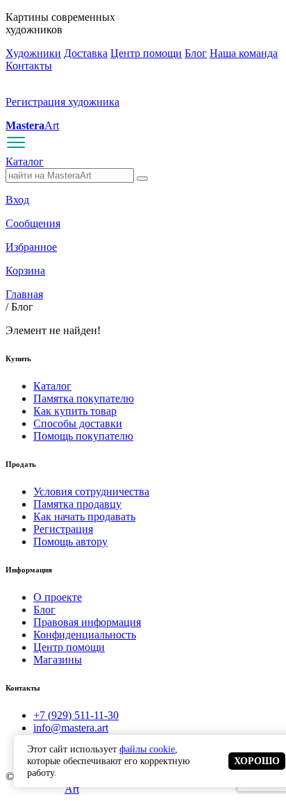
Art (32, 125)
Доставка (86, 53)
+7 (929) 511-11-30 (76, 715)
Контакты (29, 66)
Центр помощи (146, 53)
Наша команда (244, 53)
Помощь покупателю (83, 436)
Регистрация (63, 529)
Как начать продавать (84, 516)
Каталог (25, 161)
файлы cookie (147, 748)
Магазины (57, 660)
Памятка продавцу (77, 504)
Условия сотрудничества (91, 491)
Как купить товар (75, 411)
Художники (33, 53)
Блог (196, 53)
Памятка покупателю (83, 398)
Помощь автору (70, 541)
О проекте (57, 597)
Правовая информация (87, 622)
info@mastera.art (70, 728)
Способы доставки (77, 423)
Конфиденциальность (84, 635)
